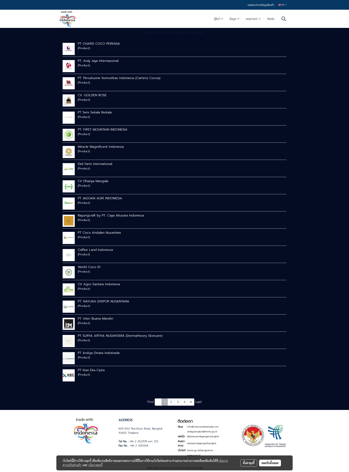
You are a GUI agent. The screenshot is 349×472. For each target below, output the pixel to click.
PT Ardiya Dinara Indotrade (99, 353)
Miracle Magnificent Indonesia (101, 146)
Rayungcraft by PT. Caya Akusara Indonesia (111, 215)
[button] (283, 19)
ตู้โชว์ (217, 19)
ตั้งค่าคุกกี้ (248, 463)
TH (283, 5)
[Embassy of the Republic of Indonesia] (263, 435)
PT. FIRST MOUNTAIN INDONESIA (102, 129)
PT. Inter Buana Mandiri (95, 318)
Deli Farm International (95, 164)
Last (198, 401)
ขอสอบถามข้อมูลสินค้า (261, 5)
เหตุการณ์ (252, 19)
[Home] (86, 430)
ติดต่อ (270, 19)
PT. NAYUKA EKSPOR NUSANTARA (103, 301)
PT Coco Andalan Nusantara (99, 232)
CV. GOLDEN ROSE (92, 95)
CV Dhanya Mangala (93, 181)
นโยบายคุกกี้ (95, 465)
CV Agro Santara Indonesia (99, 284)
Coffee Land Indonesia (95, 249)
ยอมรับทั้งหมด (270, 463)
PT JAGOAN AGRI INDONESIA (100, 198)
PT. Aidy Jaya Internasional (98, 60)
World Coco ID (89, 267)
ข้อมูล (233, 19)
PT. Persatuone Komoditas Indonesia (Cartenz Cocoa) (119, 78)
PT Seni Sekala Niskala (95, 112)
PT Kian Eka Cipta (91, 370)
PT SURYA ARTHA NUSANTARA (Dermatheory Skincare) (120, 335)
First (150, 401)
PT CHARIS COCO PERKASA (99, 43)
